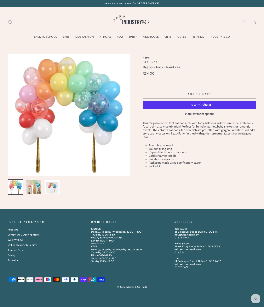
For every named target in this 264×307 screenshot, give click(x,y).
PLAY (120, 36)
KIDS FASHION (84, 36)
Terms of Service (17, 250)
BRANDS (198, 36)
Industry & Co (220, 36)
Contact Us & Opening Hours (24, 234)
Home (146, 57)
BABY (66, 36)
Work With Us (15, 239)
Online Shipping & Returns (22, 244)
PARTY (133, 36)
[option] (132, 3)
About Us (13, 229)
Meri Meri (151, 62)
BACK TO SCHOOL (45, 36)
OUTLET (182, 36)
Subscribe (13, 260)
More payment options (199, 114)
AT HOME (105, 36)
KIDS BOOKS (151, 36)
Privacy (12, 255)
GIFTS (168, 36)
